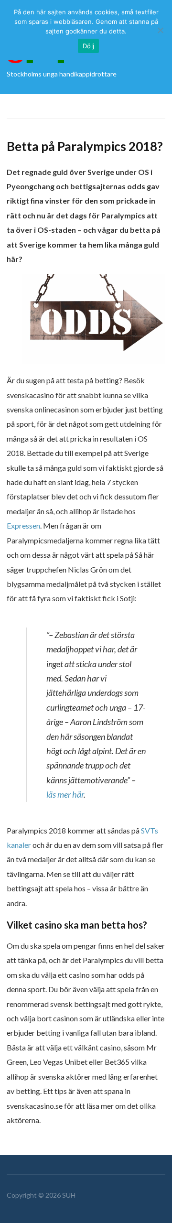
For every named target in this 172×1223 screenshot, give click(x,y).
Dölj (88, 46)
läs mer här (65, 794)
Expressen (23, 525)
